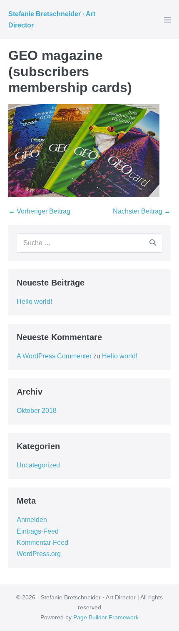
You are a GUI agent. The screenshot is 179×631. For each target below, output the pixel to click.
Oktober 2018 (37, 410)
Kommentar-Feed (42, 542)
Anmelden (32, 519)
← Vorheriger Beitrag (39, 211)
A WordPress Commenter (54, 356)
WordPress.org (39, 553)
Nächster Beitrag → (142, 211)
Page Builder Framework (106, 617)
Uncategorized (38, 465)
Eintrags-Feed (38, 531)
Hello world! (34, 301)
